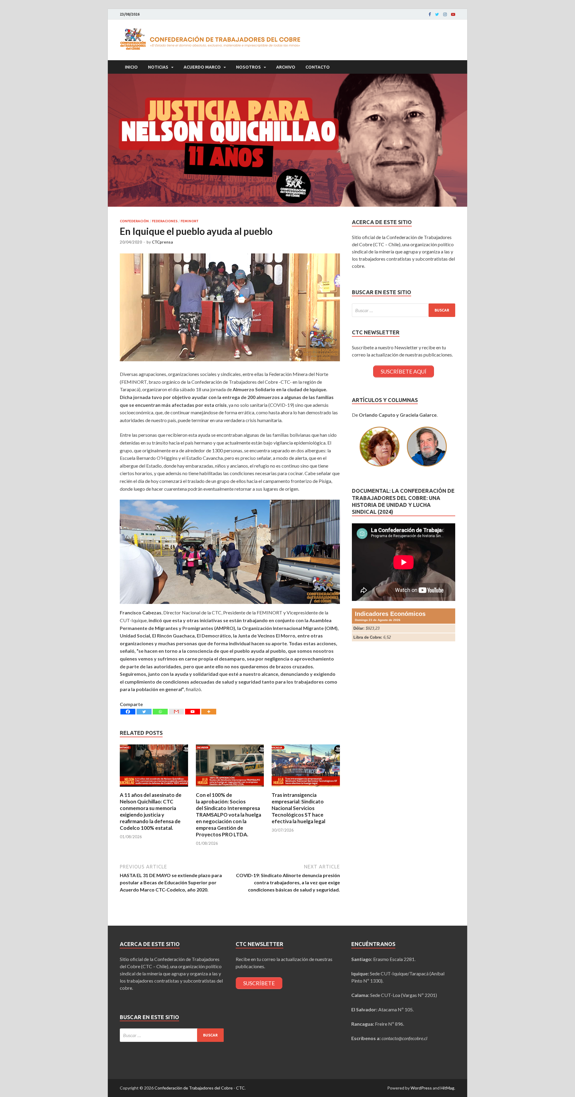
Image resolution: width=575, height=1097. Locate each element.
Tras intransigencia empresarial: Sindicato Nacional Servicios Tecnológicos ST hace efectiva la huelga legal (298, 808)
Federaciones (165, 221)
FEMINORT (190, 221)
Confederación (134, 221)
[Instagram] (445, 14)
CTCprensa (162, 242)
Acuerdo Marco (202, 67)
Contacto (317, 67)
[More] (208, 711)
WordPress (421, 1087)
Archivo (285, 67)
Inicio (131, 67)
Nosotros (248, 67)
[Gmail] (176, 711)
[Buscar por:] (403, 310)
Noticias (158, 67)
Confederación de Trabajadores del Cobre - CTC (200, 1087)
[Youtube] (453, 14)
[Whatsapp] (160, 711)
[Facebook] (429, 14)
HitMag (447, 1087)
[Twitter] (437, 14)
